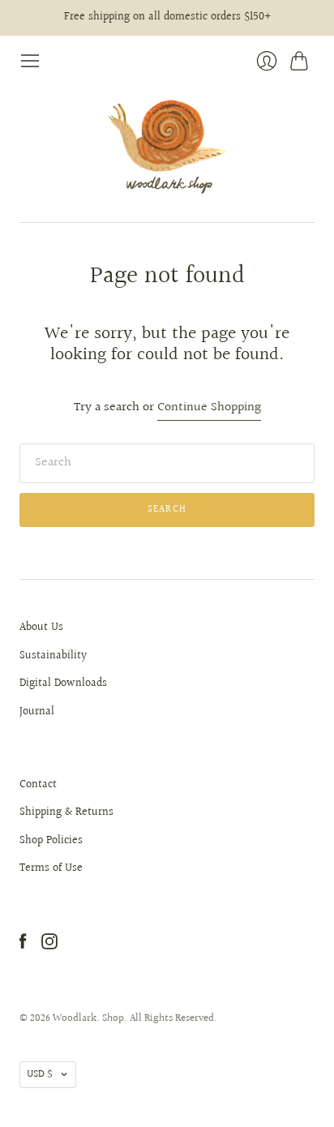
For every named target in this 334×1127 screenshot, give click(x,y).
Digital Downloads (63, 683)
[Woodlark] (167, 147)
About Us (41, 627)
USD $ (40, 1074)
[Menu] (30, 61)
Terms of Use (51, 868)
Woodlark (74, 1018)
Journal (36, 712)
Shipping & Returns (66, 812)
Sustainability (53, 656)
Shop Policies (51, 841)
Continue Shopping (209, 408)
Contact (38, 785)
